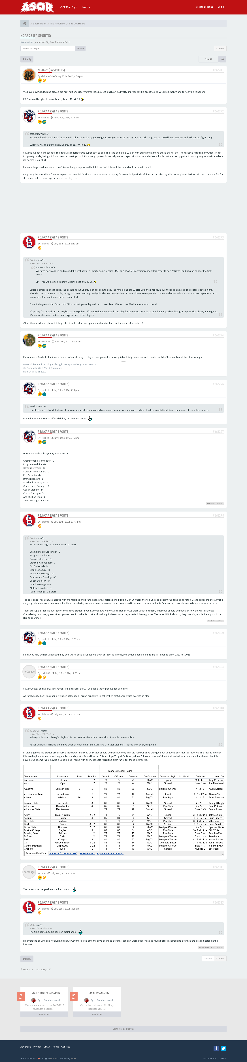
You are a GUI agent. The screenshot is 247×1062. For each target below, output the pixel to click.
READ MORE (44, 1014)
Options (208, 958)
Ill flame (45, 243)
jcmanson (40, 42)
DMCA (47, 1046)
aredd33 (45, 341)
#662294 (218, 335)
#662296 (218, 384)
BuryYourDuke (62, 42)
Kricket (45, 117)
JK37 (43, 873)
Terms (55, 1046)
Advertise (25, 1046)
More (85, 7)
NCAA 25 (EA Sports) (35, 35)
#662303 (218, 667)
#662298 (218, 515)
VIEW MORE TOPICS (123, 1028)
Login (221, 6)
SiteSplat (54, 1058)
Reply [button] (28, 59)
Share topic (208, 61)
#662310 (218, 708)
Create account (204, 6)
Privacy (37, 1046)
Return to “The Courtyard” (36, 969)
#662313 (218, 902)
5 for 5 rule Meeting (99, 993)
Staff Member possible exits (46, 993)
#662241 (218, 70)
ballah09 (45, 673)
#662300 (218, 633)
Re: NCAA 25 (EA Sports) (53, 111)
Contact (65, 1046)
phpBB (73, 1058)
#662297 (218, 431)
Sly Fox (50, 42)
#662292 (218, 111)
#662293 (218, 237)
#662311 (218, 867)
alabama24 (47, 76)
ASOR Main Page (68, 7)
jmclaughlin (204, 947)
